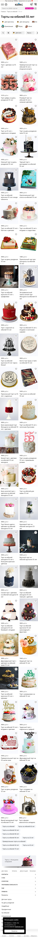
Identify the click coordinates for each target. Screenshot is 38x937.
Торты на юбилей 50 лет (11, 830)
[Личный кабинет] (6, 4)
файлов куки (19, 927)
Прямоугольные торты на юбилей (14, 841)
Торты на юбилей (8, 826)
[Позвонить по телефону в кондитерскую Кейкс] (35, 4)
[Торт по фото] (35, 8)
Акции (19, 935)
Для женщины (23, 22)
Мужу (21, 26)
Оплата (14, 871)
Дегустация (24, 871)
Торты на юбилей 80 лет (11, 834)
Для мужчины (8, 22)
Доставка (5, 871)
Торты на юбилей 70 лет (11, 849)
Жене (30, 26)
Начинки (33, 871)
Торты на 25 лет (28, 838)
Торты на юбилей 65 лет (26, 826)
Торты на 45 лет (28, 845)
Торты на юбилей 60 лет (11, 845)
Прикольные (9, 26)
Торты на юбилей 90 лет (11, 838)
